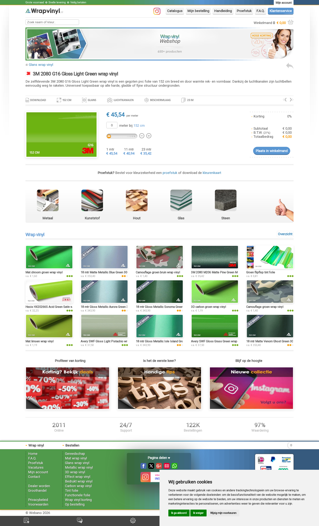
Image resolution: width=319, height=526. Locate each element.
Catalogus (175, 11)
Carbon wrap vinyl (78, 486)
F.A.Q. (260, 11)
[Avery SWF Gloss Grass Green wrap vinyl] (214, 337)
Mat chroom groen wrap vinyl (44, 272)
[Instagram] (158, 14)
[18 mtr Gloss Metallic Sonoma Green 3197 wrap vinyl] (159, 302)
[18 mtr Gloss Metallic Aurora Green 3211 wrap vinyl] (104, 302)
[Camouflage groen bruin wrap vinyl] (159, 268)
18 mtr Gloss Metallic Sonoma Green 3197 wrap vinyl (170, 307)
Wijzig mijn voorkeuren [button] (223, 512)
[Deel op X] (150, 468)
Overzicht (285, 234)
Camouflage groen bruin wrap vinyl (158, 272)
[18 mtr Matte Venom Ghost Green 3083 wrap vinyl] (270, 337)
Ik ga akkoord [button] (179, 512)
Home (32, 454)
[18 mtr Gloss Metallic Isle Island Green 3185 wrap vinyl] (159, 337)
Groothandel (37, 491)
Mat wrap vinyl (76, 458)
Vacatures (36, 468)
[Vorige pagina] (290, 68)
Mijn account (38, 472)
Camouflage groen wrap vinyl (264, 307)
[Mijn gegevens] (133, 522)
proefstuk (170, 173)
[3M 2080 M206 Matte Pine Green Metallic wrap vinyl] (214, 268)
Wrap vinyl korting (78, 500)
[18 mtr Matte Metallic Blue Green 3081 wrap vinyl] (104, 268)
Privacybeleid (38, 500)
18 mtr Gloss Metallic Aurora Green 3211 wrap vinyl (114, 307)
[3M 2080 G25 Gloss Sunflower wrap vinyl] (284, 100)
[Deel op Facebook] (143, 468)
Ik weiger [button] (198, 512)
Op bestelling (75, 504)
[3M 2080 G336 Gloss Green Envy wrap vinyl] (292, 100)
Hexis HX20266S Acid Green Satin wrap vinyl (54, 307)
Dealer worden (39, 486)
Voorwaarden (38, 504)
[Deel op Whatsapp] (173, 468)
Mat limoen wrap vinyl (39, 341)
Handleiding (223, 11)
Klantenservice (281, 11)
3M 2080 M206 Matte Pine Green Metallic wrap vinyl (225, 272)
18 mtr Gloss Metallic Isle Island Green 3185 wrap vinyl (171, 341)
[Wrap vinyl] (44, 13)
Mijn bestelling (198, 11)
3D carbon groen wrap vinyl (208, 307)
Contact (34, 477)
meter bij (132, 126)
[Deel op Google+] (158, 468)
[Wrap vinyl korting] (67, 408)
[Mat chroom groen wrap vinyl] (49, 268)
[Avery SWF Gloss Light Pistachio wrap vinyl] (104, 337)
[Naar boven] (290, 448)
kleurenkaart (212, 173)
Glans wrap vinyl (41, 65)
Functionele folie (77, 495)
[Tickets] (79, 522)
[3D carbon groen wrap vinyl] (214, 302)
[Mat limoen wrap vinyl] (49, 337)
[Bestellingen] (26, 522)
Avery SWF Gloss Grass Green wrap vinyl (217, 341)
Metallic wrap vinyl (79, 468)
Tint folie (71, 491)
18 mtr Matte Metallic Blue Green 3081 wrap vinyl (112, 272)
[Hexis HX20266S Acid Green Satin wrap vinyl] (49, 302)
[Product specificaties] (35, 101)
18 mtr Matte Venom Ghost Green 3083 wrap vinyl (278, 341)
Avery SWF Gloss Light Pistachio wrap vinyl (109, 341)
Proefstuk (244, 11)
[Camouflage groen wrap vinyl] (270, 302)
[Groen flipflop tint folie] (270, 268)
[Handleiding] (159, 408)
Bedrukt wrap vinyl (78, 481)
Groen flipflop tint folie (260, 272)
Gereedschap (75, 454)
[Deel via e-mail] (166, 468)
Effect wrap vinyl (77, 477)
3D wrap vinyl (75, 472)
